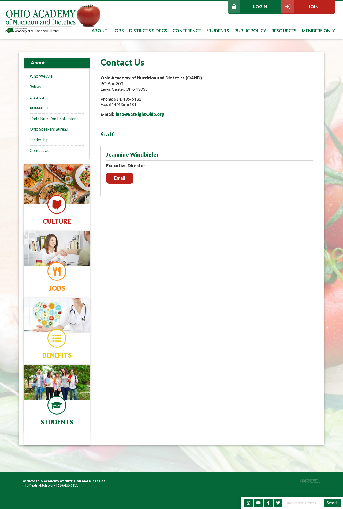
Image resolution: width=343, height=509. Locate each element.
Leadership (39, 140)
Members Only (318, 30)
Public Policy (250, 30)
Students (217, 30)
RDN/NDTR (40, 108)
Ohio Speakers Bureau (49, 129)
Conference (187, 30)
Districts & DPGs (148, 30)
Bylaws (36, 87)
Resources (283, 30)
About (99, 30)
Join (313, 6)
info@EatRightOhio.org (140, 114)
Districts (37, 97)
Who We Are (41, 76)
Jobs (118, 30)
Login (260, 6)
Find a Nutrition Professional (54, 118)
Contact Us (39, 150)
